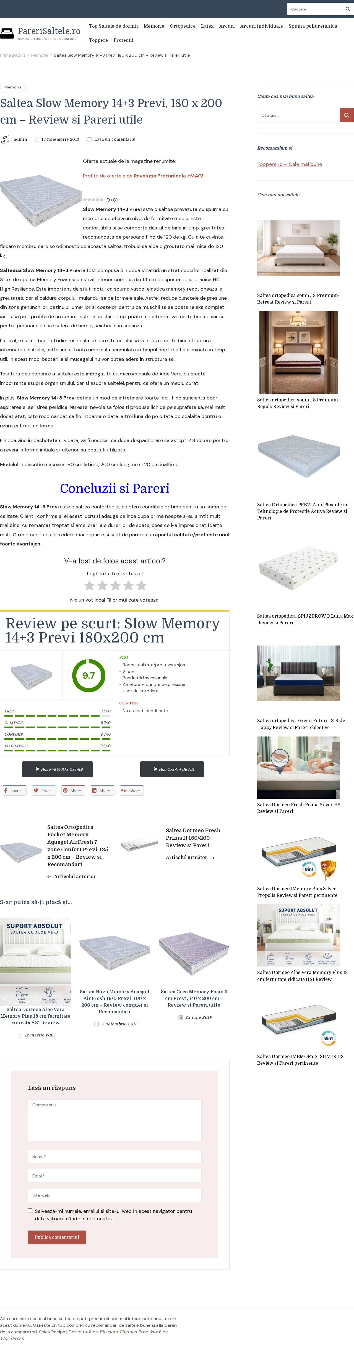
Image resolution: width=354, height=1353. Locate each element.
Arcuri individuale (261, 26)
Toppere (98, 40)
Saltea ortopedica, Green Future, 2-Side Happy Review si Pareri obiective (301, 724)
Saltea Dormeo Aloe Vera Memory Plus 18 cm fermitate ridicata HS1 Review (35, 1016)
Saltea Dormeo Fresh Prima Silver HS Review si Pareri (298, 808)
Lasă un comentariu (114, 139)
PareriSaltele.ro (49, 30)
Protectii (124, 40)
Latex (207, 26)
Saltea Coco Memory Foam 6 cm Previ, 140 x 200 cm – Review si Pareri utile (194, 998)
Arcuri (227, 26)
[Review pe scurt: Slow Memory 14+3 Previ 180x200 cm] (31, 675)
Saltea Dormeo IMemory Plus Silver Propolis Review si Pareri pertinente (297, 892)
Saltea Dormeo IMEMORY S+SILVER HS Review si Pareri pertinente (300, 1060)
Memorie (154, 26)
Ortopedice (183, 26)
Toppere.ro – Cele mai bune (289, 164)
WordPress (12, 1338)
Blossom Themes (118, 1332)
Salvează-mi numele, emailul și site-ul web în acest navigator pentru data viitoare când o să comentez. (113, 1215)
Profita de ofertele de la (143, 176)
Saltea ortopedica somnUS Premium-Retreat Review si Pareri (298, 299)
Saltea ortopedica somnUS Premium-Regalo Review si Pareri (298, 403)
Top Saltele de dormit (113, 26)
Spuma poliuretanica (313, 26)
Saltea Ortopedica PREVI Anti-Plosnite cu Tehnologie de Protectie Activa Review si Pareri (303, 511)
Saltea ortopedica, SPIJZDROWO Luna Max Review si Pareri (305, 619)
